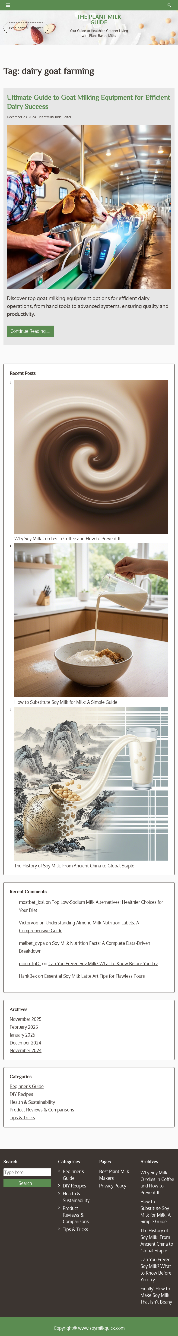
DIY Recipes (21, 1094)
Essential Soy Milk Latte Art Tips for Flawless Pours (94, 976)
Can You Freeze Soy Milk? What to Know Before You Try (103, 963)
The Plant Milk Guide (99, 19)
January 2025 (22, 1035)
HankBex (28, 976)
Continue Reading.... (30, 331)
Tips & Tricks (22, 1117)
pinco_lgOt (30, 963)
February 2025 (24, 1027)
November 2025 (25, 1019)
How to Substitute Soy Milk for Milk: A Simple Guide (65, 702)
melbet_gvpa (32, 943)
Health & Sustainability (32, 1102)
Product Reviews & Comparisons (42, 1110)
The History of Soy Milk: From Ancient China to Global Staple (74, 866)
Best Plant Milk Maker (26, 28)
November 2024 (25, 1050)
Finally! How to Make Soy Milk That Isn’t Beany (156, 1295)
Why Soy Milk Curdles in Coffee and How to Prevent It (67, 538)
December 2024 (25, 1043)
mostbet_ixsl (31, 902)
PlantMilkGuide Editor (55, 117)
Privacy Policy (112, 1186)
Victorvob (28, 923)
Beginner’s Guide (27, 1086)
